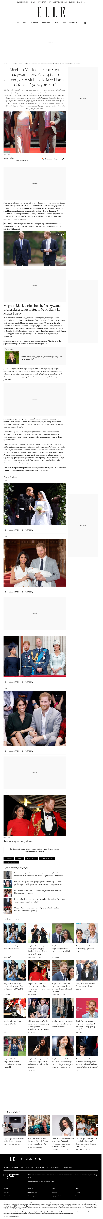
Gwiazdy (9, 859)
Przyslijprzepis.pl (56, 1196)
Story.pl (77, 1196)
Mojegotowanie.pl (32, 1192)
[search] (85, 23)
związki (19, 859)
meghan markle (47, 859)
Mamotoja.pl (31, 1188)
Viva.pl (77, 1188)
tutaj (18, 1216)
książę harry (31, 859)
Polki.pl (53, 1188)
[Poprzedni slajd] (4, 1125)
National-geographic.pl (33, 1196)
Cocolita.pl (7, 1196)
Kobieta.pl (54, 1192)
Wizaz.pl (77, 1192)
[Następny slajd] (97, 1125)
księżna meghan (11, 862)
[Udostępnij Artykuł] (63, 159)
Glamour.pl (7, 1192)
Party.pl (6, 1188)
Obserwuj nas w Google (51, 159)
